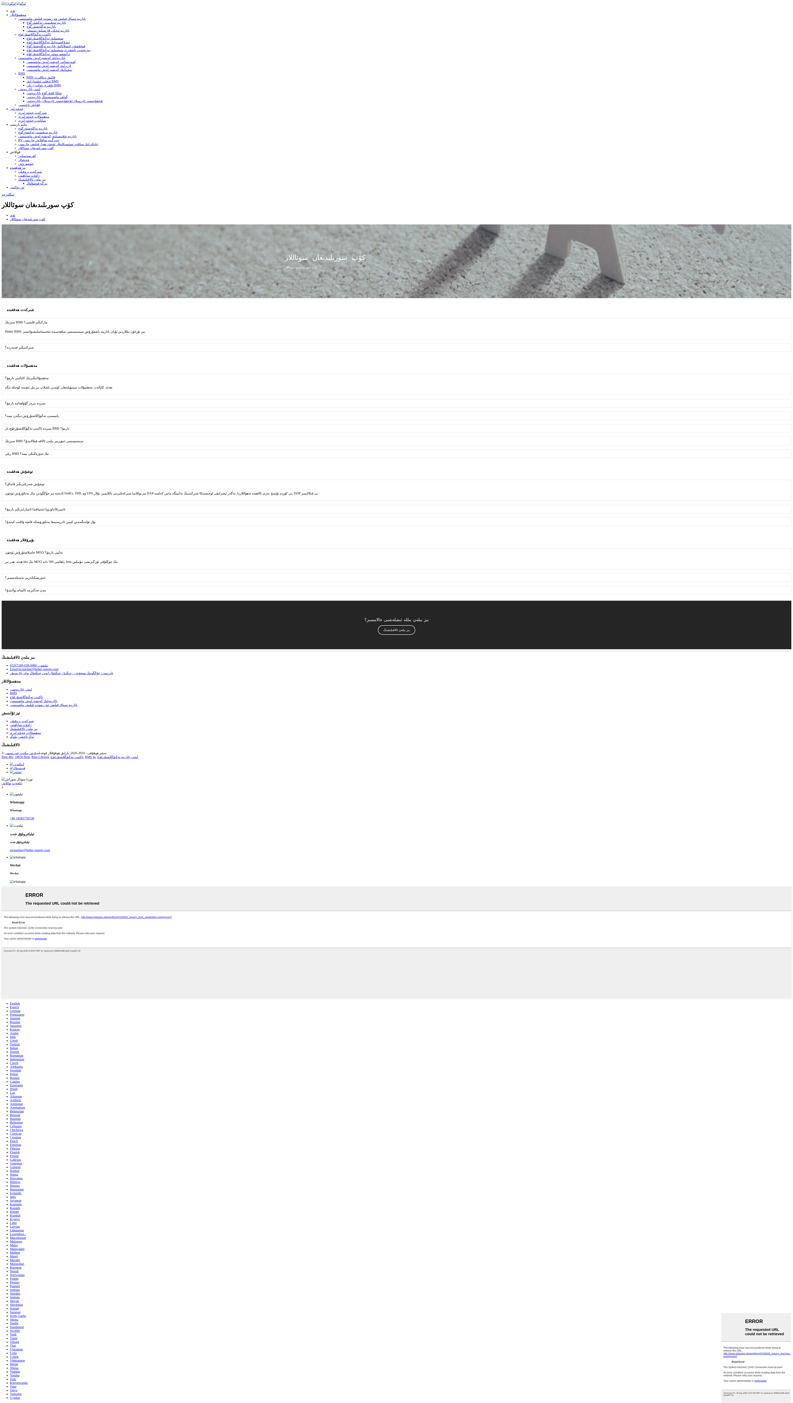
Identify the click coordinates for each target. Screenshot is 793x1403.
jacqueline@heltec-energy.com (30, 850)
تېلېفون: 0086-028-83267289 (29, 665)
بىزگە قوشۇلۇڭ (36, 183)
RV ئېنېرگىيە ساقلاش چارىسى (38, 140)
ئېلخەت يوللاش (12, 783)
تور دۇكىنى (17, 187)
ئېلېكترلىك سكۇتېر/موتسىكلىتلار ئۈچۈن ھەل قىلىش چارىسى (58, 144)
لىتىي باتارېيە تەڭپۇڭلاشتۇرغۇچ (117, 757)
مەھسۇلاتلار (18, 15)
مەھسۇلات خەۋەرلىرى (33, 116)
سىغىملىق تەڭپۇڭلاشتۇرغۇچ (44, 38)
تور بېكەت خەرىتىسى (19, 753)
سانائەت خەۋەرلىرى (32, 120)
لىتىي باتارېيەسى (29, 89)
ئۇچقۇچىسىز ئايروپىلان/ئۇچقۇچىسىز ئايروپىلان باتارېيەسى (64, 101)
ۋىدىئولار (23, 160)
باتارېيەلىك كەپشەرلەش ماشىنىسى (42, 58)
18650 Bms (22, 757)
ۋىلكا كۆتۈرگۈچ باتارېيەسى (44, 93)
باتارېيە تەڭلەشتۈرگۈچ (41, 26)
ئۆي (12, 11)
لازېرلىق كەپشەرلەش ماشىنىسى (48, 66)
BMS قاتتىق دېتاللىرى (40, 77)
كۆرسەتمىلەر (27, 156)
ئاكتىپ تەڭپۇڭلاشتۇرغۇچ (34, 34)
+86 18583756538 (22, 818)
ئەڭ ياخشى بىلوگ (22, 736)
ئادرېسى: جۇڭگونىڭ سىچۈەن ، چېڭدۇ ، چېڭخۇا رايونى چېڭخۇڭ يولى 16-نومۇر (61, 673)
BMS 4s (90, 757)
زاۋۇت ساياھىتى (29, 175)
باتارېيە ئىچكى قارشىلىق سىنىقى (47, 30)
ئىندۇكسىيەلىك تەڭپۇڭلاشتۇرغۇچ (48, 42)
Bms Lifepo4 (40, 757)
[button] (396, 630)
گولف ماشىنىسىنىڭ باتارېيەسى (47, 97)
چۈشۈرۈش (26, 164)
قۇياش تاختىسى (29, 105)
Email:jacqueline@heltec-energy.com (34, 669)
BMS (21, 73)
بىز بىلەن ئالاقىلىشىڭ (32, 179)
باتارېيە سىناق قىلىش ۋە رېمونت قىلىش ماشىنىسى (52, 18)
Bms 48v (7, 757)
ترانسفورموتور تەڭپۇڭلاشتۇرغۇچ (48, 54)
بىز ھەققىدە (18, 167)
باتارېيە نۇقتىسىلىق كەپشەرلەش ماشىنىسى (47, 136)
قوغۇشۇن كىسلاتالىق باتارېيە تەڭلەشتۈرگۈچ (55, 46)
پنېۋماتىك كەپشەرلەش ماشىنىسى (49, 69)
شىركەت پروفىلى (30, 171)
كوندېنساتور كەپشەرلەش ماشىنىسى (51, 62)
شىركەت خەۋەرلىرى (32, 112)
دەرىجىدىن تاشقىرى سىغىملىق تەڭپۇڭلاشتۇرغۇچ (58, 50)
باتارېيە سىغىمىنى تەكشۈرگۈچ (46, 22)
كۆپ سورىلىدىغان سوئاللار (36, 148)
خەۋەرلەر (16, 109)
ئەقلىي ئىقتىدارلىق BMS (42, 81)
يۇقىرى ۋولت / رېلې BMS (43, 85)
